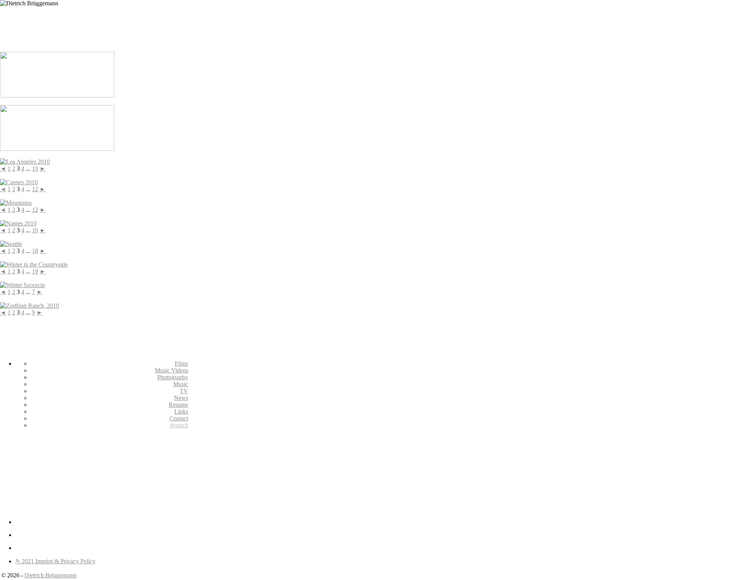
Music (180, 384)
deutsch (179, 425)
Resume (178, 404)
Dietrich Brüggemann (50, 575)
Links (181, 411)
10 (35, 230)
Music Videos (171, 370)
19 (35, 168)
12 (35, 189)
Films (181, 363)
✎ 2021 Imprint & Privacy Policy (55, 561)
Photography (172, 377)
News (181, 398)
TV (184, 391)
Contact (178, 418)
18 (35, 251)
